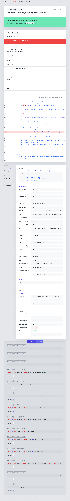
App (4, 175)
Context (6, 183)
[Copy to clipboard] (62, 174)
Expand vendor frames (13, 32)
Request (6, 165)
